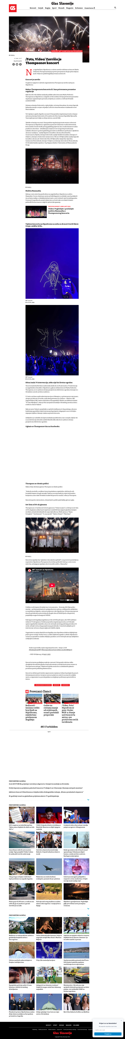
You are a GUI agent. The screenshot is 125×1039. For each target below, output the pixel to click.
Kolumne (79, 8)
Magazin (69, 8)
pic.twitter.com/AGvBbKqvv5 (63, 650)
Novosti (33, 8)
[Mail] (17, 64)
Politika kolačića (52, 1029)
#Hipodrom (65, 685)
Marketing (34, 1029)
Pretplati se (108, 1034)
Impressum (59, 1029)
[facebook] (20, 64)
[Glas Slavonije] (13, 11)
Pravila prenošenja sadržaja (69, 1029)
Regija (47, 8)
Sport (54, 8)
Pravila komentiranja (82, 1029)
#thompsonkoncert (48, 650)
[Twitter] (13, 64)
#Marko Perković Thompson (43, 685)
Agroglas (90, 1029)
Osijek (40, 8)
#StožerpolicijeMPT (35, 650)
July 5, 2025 (47, 654)
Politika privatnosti (42, 1029)
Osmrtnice (88, 8)
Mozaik (61, 8)
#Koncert (56, 685)
